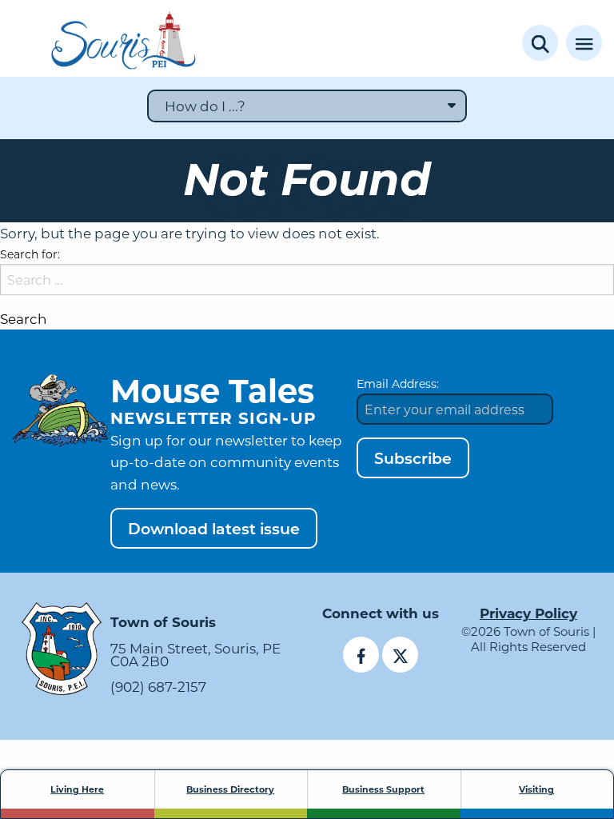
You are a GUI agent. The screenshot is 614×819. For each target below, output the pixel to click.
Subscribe (413, 458)
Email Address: (398, 383)
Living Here (77, 789)
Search (23, 319)
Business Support (383, 789)
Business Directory (230, 789)
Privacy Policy (528, 613)
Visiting (536, 789)
